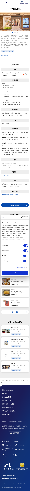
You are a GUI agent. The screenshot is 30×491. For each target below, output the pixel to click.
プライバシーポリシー (23, 483)
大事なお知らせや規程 (8, 411)
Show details (21, 267)
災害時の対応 (6, 414)
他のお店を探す (15, 205)
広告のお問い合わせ (7, 407)
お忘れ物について (7, 400)
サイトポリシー (12, 483)
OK (15, 272)
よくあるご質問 (6, 397)
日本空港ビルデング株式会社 (8, 475)
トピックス (5, 393)
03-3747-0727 (5, 175)
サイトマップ (5, 483)
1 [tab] (12, 32)
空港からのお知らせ (7, 390)
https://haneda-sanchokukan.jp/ (10, 194)
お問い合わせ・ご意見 (8, 404)
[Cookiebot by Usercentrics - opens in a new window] (21, 217)
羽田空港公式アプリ (13, 421)
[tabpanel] (15, 21)
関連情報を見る (5, 55)
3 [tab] (17, 32)
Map (26, 74)
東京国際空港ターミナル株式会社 (9, 478)
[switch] (25, 250)
